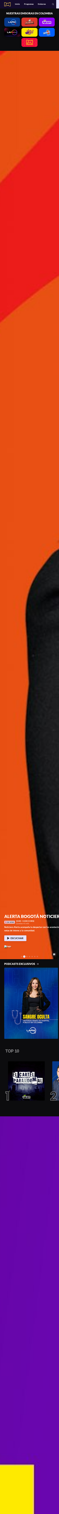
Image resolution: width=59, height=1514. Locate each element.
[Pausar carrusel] (54, 954)
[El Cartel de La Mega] (25, 1080)
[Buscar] (53, 4)
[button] (4, 505)
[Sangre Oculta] (31, 1003)
